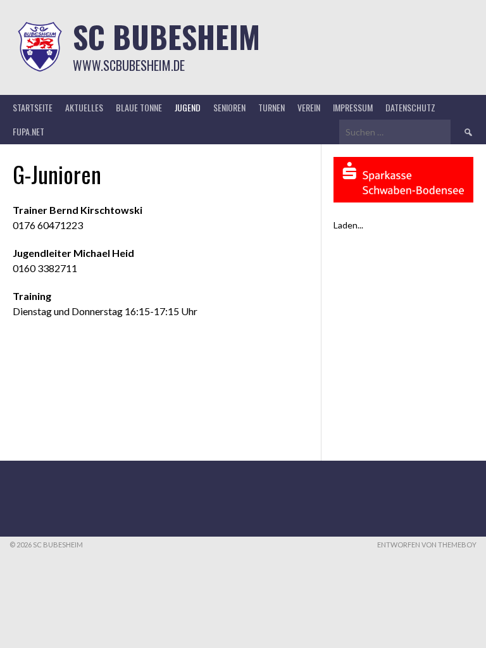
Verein (308, 107)
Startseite (33, 107)
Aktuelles (84, 107)
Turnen (271, 107)
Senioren (229, 107)
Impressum (353, 107)
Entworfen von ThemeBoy (427, 544)
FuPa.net (28, 131)
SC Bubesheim (166, 36)
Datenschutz (410, 107)
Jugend (188, 107)
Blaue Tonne (139, 107)
